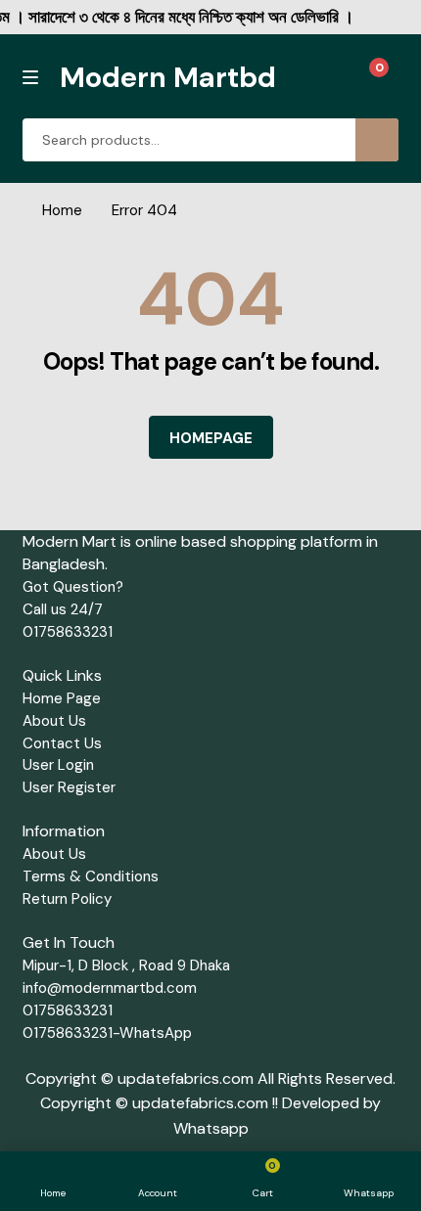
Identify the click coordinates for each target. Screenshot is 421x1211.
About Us (54, 721)
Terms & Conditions (91, 876)
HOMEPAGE (211, 438)
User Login (58, 765)
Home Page (62, 698)
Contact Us (62, 743)
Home (62, 210)
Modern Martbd (168, 77)
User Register (69, 787)
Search (376, 139)
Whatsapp (211, 1128)
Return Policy (67, 899)
